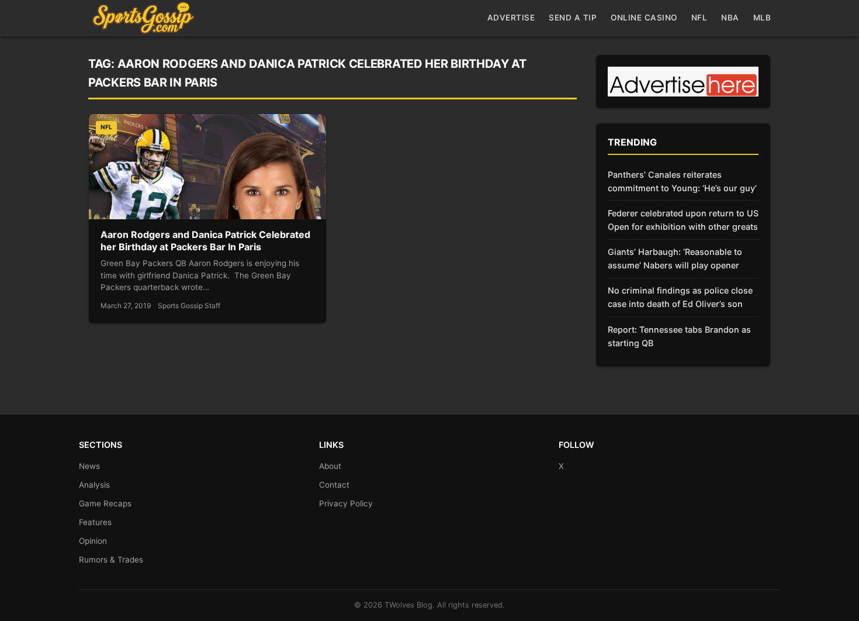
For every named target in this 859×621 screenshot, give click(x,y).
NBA (730, 17)
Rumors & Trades (111, 559)
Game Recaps (105, 503)
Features (95, 522)
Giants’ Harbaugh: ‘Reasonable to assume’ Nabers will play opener (675, 258)
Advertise (511, 17)
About (330, 466)
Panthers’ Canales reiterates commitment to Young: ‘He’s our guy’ (682, 181)
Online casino (644, 17)
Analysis (94, 484)
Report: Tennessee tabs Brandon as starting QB (679, 336)
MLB (762, 17)
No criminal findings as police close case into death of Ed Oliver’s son (680, 297)
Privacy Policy (346, 503)
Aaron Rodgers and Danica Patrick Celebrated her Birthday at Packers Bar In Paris (205, 241)
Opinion (93, 541)
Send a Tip (573, 17)
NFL (699, 17)
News (89, 466)
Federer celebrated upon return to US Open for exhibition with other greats (683, 220)
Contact (334, 484)
